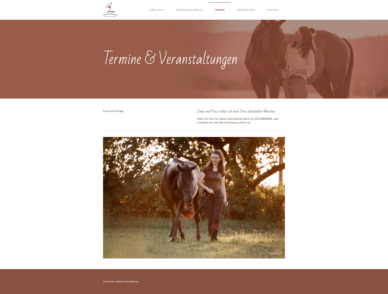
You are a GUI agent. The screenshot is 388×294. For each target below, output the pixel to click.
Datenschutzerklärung (127, 281)
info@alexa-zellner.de (237, 122)
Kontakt (273, 9)
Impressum (108, 281)
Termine (220, 9)
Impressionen (246, 9)
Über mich (157, 9)
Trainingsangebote (189, 9)
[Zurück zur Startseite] (110, 9)
